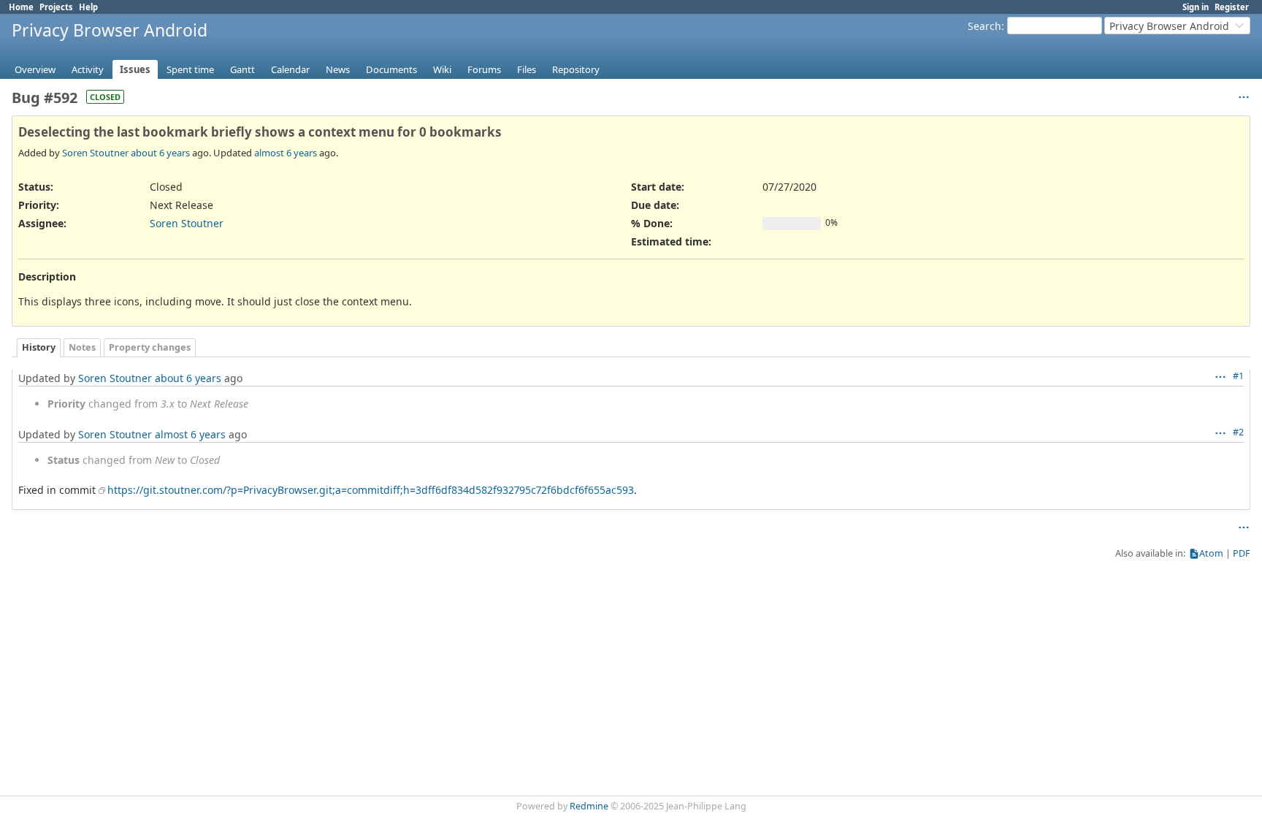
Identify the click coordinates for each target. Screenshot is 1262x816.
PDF (1241, 553)
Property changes (150, 347)
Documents (391, 69)
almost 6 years (285, 152)
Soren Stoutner (95, 152)
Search (984, 26)
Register (1232, 6)
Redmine (589, 806)
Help (88, 6)
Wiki (442, 69)
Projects (56, 6)
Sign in (1195, 6)
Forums (484, 69)
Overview (35, 69)
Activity (88, 69)
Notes (82, 347)
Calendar (290, 69)
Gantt (242, 69)
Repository (576, 69)
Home (21, 6)
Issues (135, 69)
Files (526, 69)
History (39, 347)
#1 (1238, 376)
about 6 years (160, 152)
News (338, 69)
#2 (1238, 432)
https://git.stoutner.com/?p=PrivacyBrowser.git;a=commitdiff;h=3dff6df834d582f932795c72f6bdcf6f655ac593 (370, 490)
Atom (1211, 553)
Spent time (190, 69)
